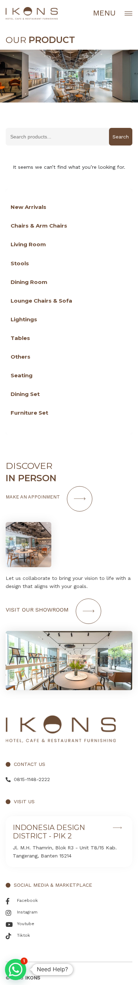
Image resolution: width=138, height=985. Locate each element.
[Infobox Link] (69, 841)
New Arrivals (28, 207)
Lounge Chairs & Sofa (41, 300)
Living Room (28, 244)
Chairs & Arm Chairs (39, 225)
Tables (20, 338)
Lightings (24, 319)
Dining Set (25, 394)
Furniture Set (29, 412)
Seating (22, 375)
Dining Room (29, 282)
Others (20, 356)
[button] (15, 969)
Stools (20, 263)
